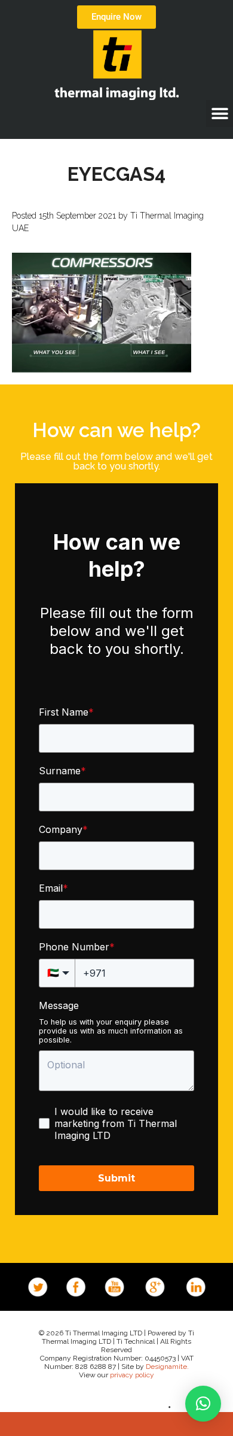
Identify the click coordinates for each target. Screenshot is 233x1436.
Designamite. (167, 1366)
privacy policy (132, 1375)
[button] (219, 113)
